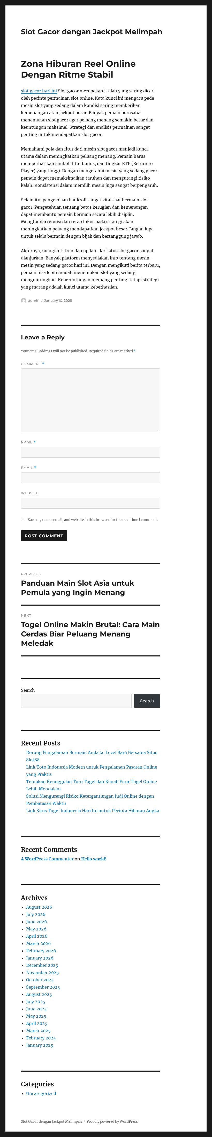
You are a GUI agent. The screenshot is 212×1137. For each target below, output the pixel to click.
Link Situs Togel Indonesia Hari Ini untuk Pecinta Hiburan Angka (92, 810)
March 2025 (38, 1030)
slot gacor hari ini (39, 90)
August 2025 (39, 994)
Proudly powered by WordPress (112, 1121)
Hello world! (94, 858)
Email (28, 467)
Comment (32, 364)
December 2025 (42, 965)
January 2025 (39, 1045)
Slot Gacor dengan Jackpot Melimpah (91, 31)
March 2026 (38, 943)
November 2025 (42, 972)
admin (34, 300)
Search (28, 690)
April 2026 (37, 936)
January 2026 (40, 958)
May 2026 (36, 928)
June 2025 (36, 1008)
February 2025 (41, 1037)
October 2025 (40, 979)
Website (30, 493)
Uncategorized (41, 1093)
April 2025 (36, 1023)
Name (28, 442)
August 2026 (39, 907)
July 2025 (35, 1001)
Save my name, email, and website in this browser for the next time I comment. (93, 520)
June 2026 (36, 921)
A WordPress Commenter (47, 858)
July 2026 (36, 914)
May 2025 (36, 1016)
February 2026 (41, 950)
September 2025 (43, 987)
